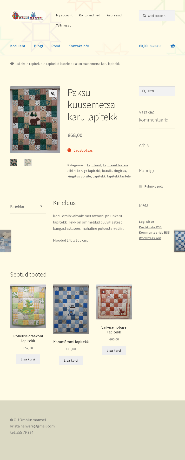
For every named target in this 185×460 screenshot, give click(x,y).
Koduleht (18, 45)
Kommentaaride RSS (154, 232)
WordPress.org (150, 238)
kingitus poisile (79, 176)
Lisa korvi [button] (28, 359)
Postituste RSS (150, 227)
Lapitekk (99, 176)
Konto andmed (89, 15)
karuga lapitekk (88, 171)
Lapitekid (35, 63)
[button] (53, 93)
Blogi (38, 45)
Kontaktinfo (78, 45)
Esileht (20, 63)
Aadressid (114, 15)
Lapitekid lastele (58, 63)
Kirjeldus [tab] (17, 206)
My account (64, 15)
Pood (55, 45)
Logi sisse (146, 221)
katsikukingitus (114, 171)
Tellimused (64, 25)
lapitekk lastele (119, 176)
